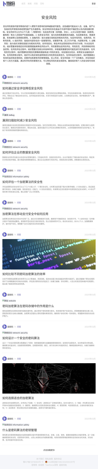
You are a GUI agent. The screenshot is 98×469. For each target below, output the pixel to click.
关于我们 (40, 459)
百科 (42, 3)
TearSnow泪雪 (51, 465)
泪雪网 (34, 465)
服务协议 (58, 459)
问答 (36, 3)
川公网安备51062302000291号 (61, 462)
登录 (94, 3)
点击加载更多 (49, 450)
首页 (23, 3)
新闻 (30, 3)
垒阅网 (41, 465)
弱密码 (10, 77)
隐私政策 (49, 459)
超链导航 (63, 465)
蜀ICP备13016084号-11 (33, 462)
